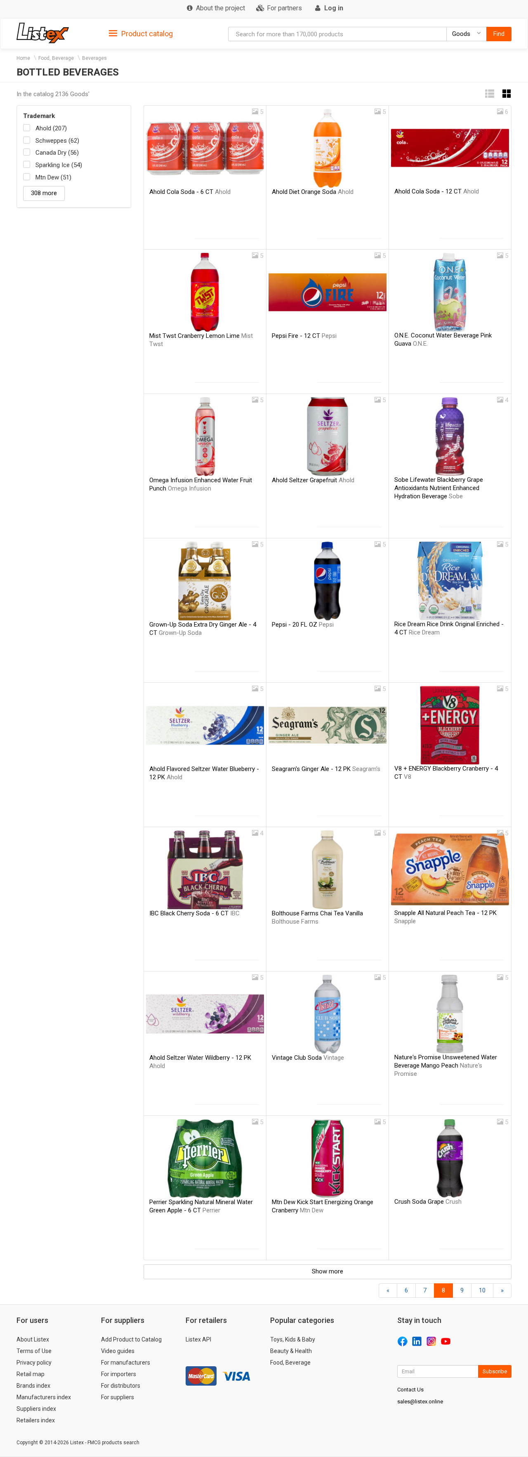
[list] (489, 94)
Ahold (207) (51, 128)
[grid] (507, 94)
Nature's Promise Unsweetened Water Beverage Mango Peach (445, 1065)
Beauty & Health (291, 1351)
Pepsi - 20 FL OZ (303, 624)
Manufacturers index (43, 1397)
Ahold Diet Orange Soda (313, 192)
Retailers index (35, 1420)
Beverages (94, 58)
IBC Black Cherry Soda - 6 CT (194, 913)
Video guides (117, 1351)
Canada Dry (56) (57, 152)
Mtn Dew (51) (53, 177)
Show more (327, 1271)
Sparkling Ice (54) (58, 165)
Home (23, 58)
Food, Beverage (56, 58)
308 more (44, 193)
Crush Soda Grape (428, 1201)
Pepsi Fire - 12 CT (304, 335)
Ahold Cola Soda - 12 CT (436, 191)
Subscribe (495, 1371)
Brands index (33, 1385)
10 (482, 1290)
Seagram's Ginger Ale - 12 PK (326, 769)
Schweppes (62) (57, 140)
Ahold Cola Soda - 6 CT (190, 192)
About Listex (32, 1339)
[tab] (140, 33)
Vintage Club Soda (308, 1057)
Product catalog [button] (146, 33)
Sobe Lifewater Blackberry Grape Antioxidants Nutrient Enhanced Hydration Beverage (438, 488)
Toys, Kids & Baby (292, 1339)
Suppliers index (36, 1408)
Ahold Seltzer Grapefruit (313, 480)
